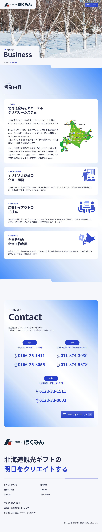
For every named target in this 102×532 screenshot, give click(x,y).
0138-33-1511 (52, 391)
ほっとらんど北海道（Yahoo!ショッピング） (20, 513)
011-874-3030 (74, 355)
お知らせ (43, 489)
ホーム (6, 62)
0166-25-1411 (31, 355)
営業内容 (14, 62)
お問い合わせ (45, 494)
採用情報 (43, 485)
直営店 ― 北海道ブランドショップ (16, 508)
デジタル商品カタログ (12, 503)
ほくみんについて (10, 485)
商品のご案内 (9, 489)
